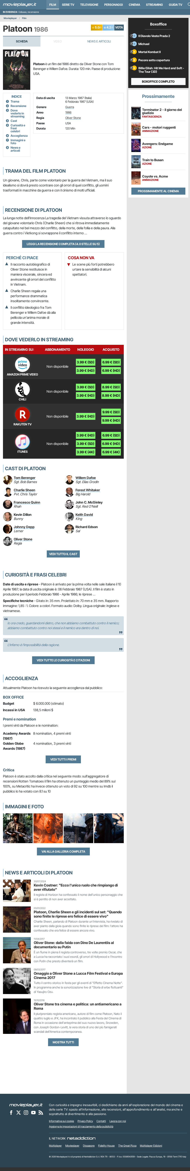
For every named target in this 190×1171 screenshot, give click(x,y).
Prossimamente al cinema (158, 191)
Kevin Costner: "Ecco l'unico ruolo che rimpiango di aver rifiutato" (76, 887)
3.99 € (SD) (85, 362)
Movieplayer (10, 18)
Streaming (154, 5)
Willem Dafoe (86, 478)
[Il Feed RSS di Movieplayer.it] (41, 1112)
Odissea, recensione (28, 12)
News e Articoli (99, 41)
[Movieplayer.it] (19, 4)
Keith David (84, 515)
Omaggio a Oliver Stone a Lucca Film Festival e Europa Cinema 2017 (78, 975)
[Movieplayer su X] (18, 1112)
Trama (15, 101)
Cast (14, 121)
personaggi (113, 5)
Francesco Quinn (27, 502)
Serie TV (68, 5)
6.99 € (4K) (111, 452)
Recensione (18, 106)
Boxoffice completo (158, 81)
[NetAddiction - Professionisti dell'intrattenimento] (81, 1138)
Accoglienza (19, 136)
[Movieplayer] (26, 1105)
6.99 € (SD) (111, 362)
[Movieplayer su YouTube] (33, 1112)
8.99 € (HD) (111, 395)
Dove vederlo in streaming (17, 113)
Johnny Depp (24, 527)
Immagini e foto (18, 141)
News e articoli (15, 149)
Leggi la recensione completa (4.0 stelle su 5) (63, 244)
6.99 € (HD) (111, 371)
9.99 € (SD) (111, 412)
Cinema (134, 5)
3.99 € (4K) (85, 452)
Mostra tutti (63, 1042)
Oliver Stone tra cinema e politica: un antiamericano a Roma (78, 1006)
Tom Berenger (24, 478)
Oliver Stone (73, 118)
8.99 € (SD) (111, 387)
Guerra (69, 107)
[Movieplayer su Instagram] (26, 1112)
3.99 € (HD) (85, 371)
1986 (68, 112)
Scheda (22, 41)
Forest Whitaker (88, 490)
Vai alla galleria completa (63, 851)
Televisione (89, 5)
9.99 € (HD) (111, 420)
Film (52, 5)
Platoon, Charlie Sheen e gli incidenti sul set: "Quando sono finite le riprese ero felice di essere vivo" (78, 914)
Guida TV (175, 5)
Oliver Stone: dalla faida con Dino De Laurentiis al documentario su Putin (74, 944)
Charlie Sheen (24, 490)
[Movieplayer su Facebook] (11, 1112)
